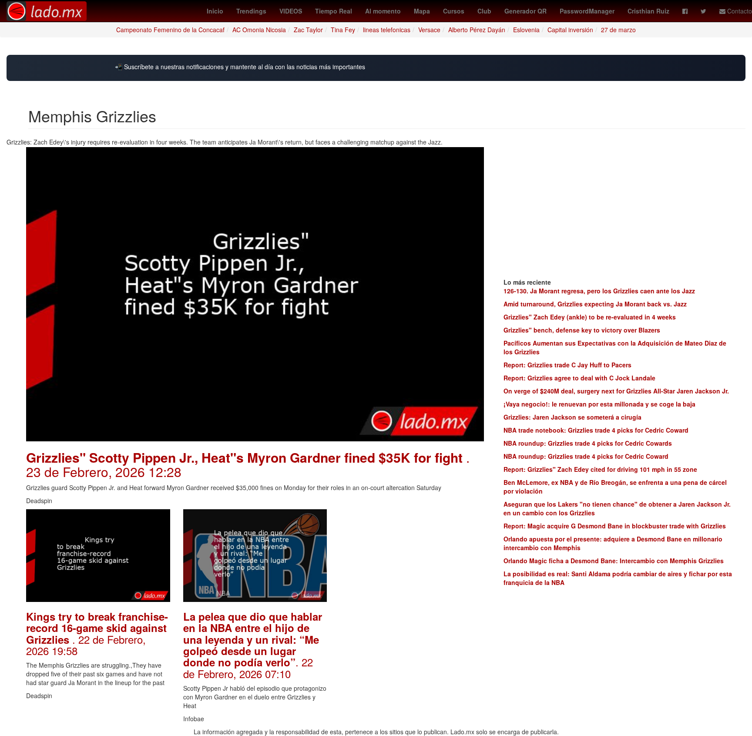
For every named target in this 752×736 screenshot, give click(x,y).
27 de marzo (618, 29)
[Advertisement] (412, 563)
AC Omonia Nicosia (259, 29)
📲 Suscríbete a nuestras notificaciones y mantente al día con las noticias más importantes (240, 67)
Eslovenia (526, 29)
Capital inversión (570, 29)
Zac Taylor (308, 29)
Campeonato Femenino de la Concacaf (170, 29)
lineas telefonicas (386, 29)
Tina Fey (343, 29)
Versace (429, 29)
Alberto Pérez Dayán (476, 29)
